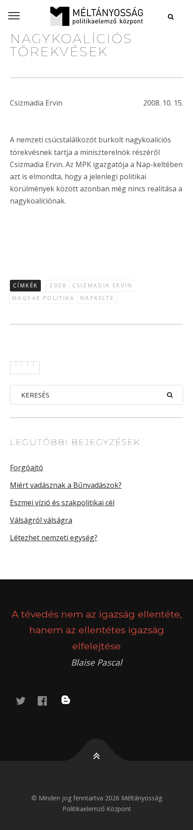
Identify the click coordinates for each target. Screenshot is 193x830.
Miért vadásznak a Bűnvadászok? (66, 485)
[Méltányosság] (96, 16)
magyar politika (43, 298)
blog (71, 700)
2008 (57, 285)
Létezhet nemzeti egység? (53, 538)
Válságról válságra (41, 520)
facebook (47, 700)
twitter (26, 700)
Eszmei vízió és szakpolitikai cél (62, 503)
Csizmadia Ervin (102, 285)
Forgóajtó (26, 467)
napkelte (97, 298)
